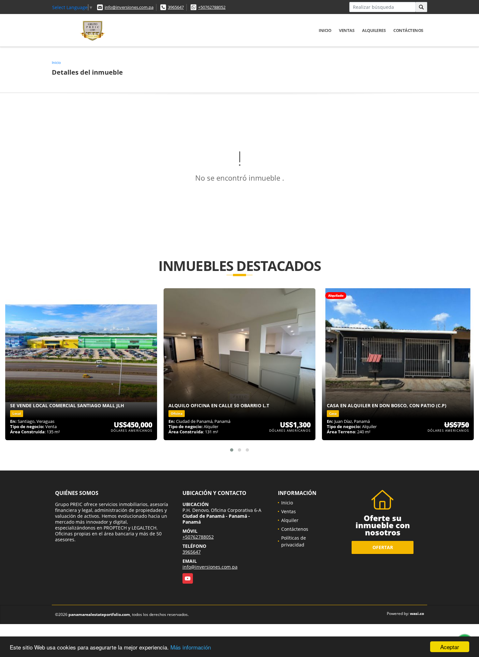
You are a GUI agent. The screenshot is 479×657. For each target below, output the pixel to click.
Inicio (325, 30)
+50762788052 (211, 7)
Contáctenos (408, 30)
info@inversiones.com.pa (129, 7)
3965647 (176, 7)
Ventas (346, 30)
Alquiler (289, 520)
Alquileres (373, 30)
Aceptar (449, 647)
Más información (190, 647)
